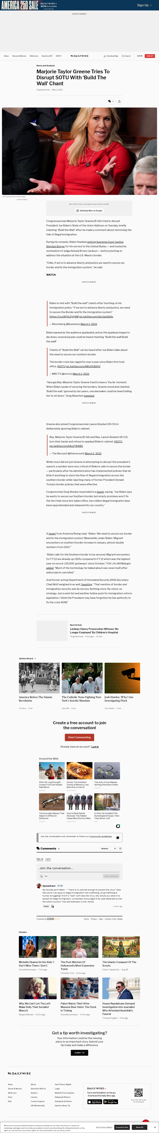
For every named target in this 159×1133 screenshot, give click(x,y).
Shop (10, 1097)
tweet (100, 491)
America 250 (47, 56)
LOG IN (139, 56)
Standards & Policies (63, 1101)
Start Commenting (79, 737)
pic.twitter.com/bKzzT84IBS (66, 446)
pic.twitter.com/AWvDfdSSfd (83, 366)
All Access (34, 56)
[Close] (155, 1127)
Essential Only (122, 1127)
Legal (57, 1089)
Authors (34, 1093)
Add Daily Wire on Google (91, 211)
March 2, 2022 (89, 324)
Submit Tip (80, 1053)
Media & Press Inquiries (64, 1093)
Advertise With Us (38, 1089)
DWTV (58, 56)
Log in (95, 746)
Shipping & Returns (62, 1097)
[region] (79, 1127)
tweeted (89, 395)
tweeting (86, 584)
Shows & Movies (19, 56)
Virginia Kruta (43, 90)
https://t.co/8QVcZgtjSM (64, 316)
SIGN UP (150, 56)
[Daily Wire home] (79, 56)
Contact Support (38, 1101)
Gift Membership (38, 1106)
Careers (34, 1097)
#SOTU (61, 366)
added (50, 567)
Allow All (139, 1127)
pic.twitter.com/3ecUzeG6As (96, 316)
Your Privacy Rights (63, 1084)
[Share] (119, 101)
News (6, 56)
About (33, 1084)
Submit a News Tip (62, 1106)
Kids (10, 1101)
